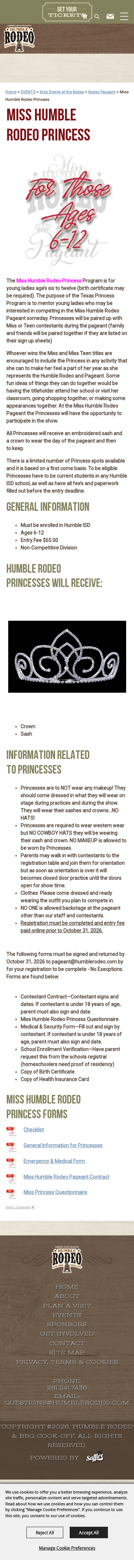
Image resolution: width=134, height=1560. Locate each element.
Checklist (34, 1129)
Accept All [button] (89, 1532)
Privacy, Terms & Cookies (67, 1362)
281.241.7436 (67, 1388)
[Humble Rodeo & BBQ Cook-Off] (19, 38)
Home (10, 91)
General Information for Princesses (63, 1145)
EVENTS (28, 91)
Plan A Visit (67, 1306)
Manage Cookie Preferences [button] (67, 1548)
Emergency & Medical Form (54, 1161)
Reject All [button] (45, 1532)
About (67, 1296)
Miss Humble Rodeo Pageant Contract (66, 1177)
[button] (124, 24)
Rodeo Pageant (101, 91)
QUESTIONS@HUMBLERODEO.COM (67, 1403)
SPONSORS (67, 1324)
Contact (67, 1343)
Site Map (67, 1352)
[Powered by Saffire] (94, 1458)
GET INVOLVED (67, 1334)
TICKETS (67, 12)
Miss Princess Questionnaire (55, 1192)
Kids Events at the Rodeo (62, 91)
